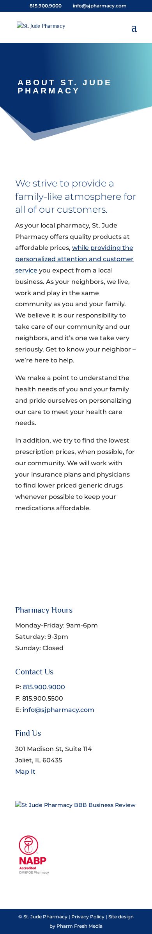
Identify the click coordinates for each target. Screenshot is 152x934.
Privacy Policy (87, 917)
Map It (25, 771)
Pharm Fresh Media (80, 926)
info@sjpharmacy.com (58, 709)
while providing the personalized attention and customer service (74, 259)
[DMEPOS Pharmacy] (34, 872)
